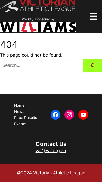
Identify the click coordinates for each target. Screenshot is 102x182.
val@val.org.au (51, 150)
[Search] (92, 65)
